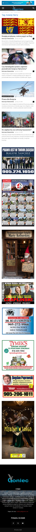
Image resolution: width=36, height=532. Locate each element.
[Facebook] (13, 523)
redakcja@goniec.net (22, 511)
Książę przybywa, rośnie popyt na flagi (17, 36)
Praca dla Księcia (9, 99)
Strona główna (5, 12)
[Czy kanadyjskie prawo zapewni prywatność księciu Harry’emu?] (18, 56)
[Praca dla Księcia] (18, 89)
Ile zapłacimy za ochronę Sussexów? (16, 130)
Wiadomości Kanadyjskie (7, 33)
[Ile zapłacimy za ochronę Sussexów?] (18, 120)
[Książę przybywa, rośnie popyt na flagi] (18, 26)
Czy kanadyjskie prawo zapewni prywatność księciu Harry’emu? (14, 68)
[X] (18, 523)
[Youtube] (22, 523)
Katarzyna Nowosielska (8, 38)
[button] (3, 8)
